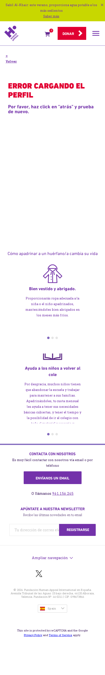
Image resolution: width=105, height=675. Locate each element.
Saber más (51, 16)
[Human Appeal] (23, 33)
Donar (68, 34)
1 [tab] (48, 338)
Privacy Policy (33, 635)
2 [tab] (52, 338)
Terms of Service (60, 635)
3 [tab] (56, 338)
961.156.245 (63, 493)
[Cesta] (47, 35)
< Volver (11, 59)
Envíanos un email (52, 478)
